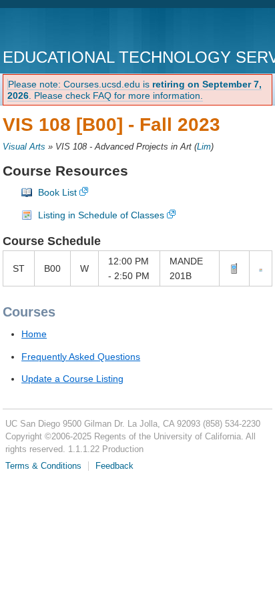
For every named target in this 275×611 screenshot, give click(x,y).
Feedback (114, 466)
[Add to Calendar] (260, 268)
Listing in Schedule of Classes (101, 215)
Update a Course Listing (72, 378)
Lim (204, 147)
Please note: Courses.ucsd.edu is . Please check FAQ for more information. (134, 90)
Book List (57, 192)
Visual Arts (24, 147)
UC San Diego (79, 30)
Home (34, 334)
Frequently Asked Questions (80, 356)
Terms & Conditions (43, 466)
